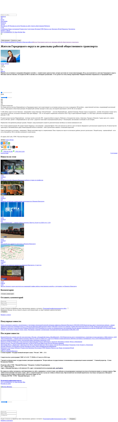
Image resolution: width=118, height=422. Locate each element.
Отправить (4, 311)
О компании (4, 29)
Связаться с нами (16, 40)
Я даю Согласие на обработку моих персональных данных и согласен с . (34, 308)
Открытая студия (74, 344)
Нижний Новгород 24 (23, 343)
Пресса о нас (47, 29)
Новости (3, 16)
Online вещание (5, 40)
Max (24, 32)
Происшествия (33, 341)
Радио (2, 19)
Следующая (113, 153)
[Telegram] (7, 143)
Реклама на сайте (25, 26)
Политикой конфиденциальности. (11, 380)
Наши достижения (13, 29)
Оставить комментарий (7, 293)
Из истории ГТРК (40, 348)
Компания (4, 348)
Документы (71, 29)
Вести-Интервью (64, 344)
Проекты (3, 22)
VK (2, 32)
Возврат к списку (6, 314)
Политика (26, 341)
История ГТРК (39, 29)
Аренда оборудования (37, 26)
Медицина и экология (50, 341)
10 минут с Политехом (86, 344)
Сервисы (3, 349)
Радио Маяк (40, 343)
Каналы (3, 343)
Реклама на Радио (19, 346)
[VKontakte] (2, 143)
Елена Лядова (5, 63)
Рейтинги (47, 26)
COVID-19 (9, 341)
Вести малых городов (52, 344)
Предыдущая (4, 153)
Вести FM (33, 343)
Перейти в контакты (7, 420)
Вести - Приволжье (13, 344)
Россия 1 (8, 343)
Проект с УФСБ (5, 30)
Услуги (3, 24)
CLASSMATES (7, 32)
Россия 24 (14, 343)
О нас (2, 27)
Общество (16, 341)
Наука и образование (76, 341)
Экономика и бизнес (63, 341)
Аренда (37, 346)
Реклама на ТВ (5, 26)
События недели (25, 344)
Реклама (3, 346)
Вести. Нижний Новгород (37, 344)
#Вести (3, 71)
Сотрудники (31, 29)
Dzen (16, 32)
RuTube (20, 32)
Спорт (21, 341)
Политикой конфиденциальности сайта (54, 308)
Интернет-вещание (58, 343)
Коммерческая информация (48, 346)
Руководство (23, 29)
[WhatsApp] (9, 143)
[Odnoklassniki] (4, 143)
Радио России (48, 343)
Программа (4, 21)
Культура (41, 341)
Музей (60, 29)
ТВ (2, 18)
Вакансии (65, 29)
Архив (8, 349)
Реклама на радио (15, 26)
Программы (4, 344)
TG (13, 32)
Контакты (55, 29)
